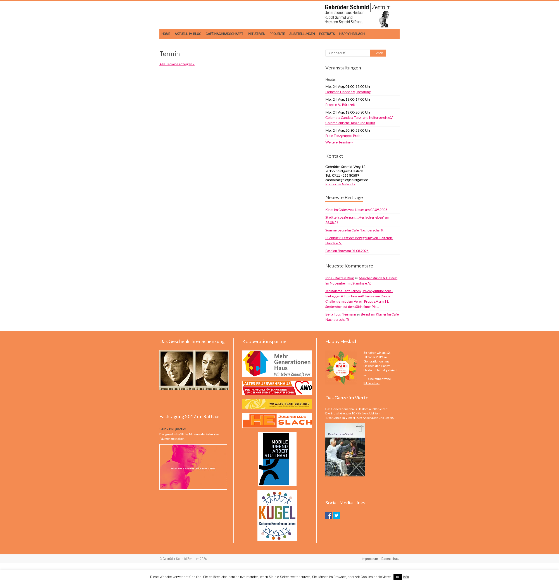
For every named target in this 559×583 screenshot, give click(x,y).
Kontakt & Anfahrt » (340, 184)
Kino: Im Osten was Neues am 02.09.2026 (356, 209)
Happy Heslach (352, 34)
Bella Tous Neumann (340, 314)
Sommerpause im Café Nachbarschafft (354, 230)
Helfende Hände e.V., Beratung (348, 92)
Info (406, 577)
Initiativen (256, 34)
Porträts (327, 34)
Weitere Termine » (339, 142)
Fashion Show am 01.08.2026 (347, 250)
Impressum (370, 559)
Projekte (277, 34)
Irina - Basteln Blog (339, 278)
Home (166, 34)
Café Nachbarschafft (224, 34)
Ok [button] (398, 577)
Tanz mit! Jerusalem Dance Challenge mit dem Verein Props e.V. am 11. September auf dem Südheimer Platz (357, 301)
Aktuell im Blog (188, 34)
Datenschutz (390, 559)
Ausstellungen (302, 34)
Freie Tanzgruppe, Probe (343, 135)
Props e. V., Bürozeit (340, 104)
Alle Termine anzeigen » (177, 64)
